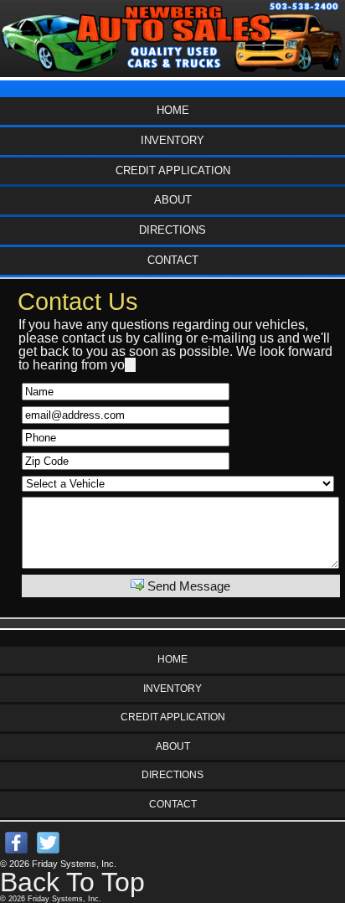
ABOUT (173, 200)
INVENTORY (172, 140)
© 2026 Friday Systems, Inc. (58, 864)
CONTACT (172, 260)
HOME (173, 110)
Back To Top (72, 882)
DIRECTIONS (172, 230)
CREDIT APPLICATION (173, 170)
